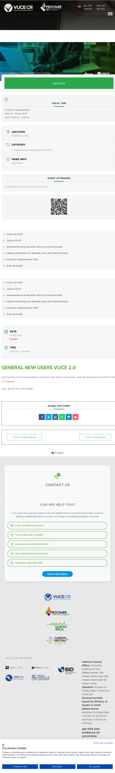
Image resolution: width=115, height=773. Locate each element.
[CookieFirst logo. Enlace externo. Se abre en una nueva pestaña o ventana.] (3, 745)
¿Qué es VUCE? (14, 240)
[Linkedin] (55, 417)
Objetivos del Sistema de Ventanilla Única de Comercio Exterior (37, 253)
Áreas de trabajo (14, 265)
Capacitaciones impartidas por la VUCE (33, 150)
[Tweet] (49, 417)
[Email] (75, 417)
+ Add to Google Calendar (24, 437)
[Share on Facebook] (42, 417)
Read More (17, 163)
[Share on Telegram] (69, 417)
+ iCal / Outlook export (95, 437)
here (30, 388)
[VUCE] (18, 7)
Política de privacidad (103, 743)
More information (57, 574)
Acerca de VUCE (14, 234)
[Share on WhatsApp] (62, 417)
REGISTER (59, 83)
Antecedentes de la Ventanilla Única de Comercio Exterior (34, 246)
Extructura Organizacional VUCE (22, 259)
